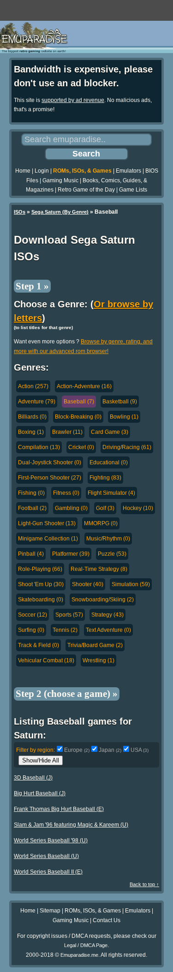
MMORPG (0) (101, 523)
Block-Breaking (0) (78, 417)
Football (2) (32, 508)
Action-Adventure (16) (84, 386)
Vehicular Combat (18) (46, 660)
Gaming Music (60, 180)
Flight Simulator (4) (111, 493)
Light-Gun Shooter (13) (47, 523)
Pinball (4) (31, 554)
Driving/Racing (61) (126, 447)
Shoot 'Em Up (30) (41, 584)
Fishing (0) (31, 493)
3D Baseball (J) (33, 777)
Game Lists (133, 189)
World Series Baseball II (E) (48, 872)
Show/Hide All (40, 760)
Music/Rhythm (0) (108, 538)
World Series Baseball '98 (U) (51, 840)
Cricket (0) (81, 447)
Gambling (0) (71, 508)
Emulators (128, 171)
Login (42, 171)
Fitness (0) (66, 493)
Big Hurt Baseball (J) (40, 793)
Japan (110, 750)
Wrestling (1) (98, 660)
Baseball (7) (79, 401)
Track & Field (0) (38, 645)
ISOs (19, 212)
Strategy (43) (107, 615)
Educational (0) (108, 462)
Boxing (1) (31, 432)
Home (22, 171)
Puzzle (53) (112, 554)
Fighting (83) (105, 477)
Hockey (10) (138, 508)
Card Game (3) (109, 432)
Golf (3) (105, 508)
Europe (76, 750)
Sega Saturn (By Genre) (60, 212)
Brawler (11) (67, 432)
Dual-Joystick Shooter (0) (49, 462)
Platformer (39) (70, 554)
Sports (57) (69, 615)
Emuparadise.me (79, 955)
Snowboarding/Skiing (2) (103, 599)
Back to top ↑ (144, 884)
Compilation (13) (39, 447)
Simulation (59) (131, 584)
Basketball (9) (119, 401)
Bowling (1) (124, 417)
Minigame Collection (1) (48, 538)
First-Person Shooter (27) (49, 477)
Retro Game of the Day (86, 189)
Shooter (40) (87, 584)
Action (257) (33, 386)
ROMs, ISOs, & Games (82, 171)
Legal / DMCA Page (85, 945)
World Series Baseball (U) (46, 856)
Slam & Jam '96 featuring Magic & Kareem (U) (71, 825)
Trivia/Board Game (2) (95, 645)
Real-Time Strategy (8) (99, 569)
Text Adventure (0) (108, 630)
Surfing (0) (31, 630)
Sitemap (50, 910)
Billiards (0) (32, 417)
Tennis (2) (65, 630)
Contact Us (106, 920)
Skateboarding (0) (40, 599)
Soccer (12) (32, 615)
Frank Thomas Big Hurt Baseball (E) (59, 809)
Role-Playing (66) (40, 569)
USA (140, 750)
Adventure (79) (36, 401)
